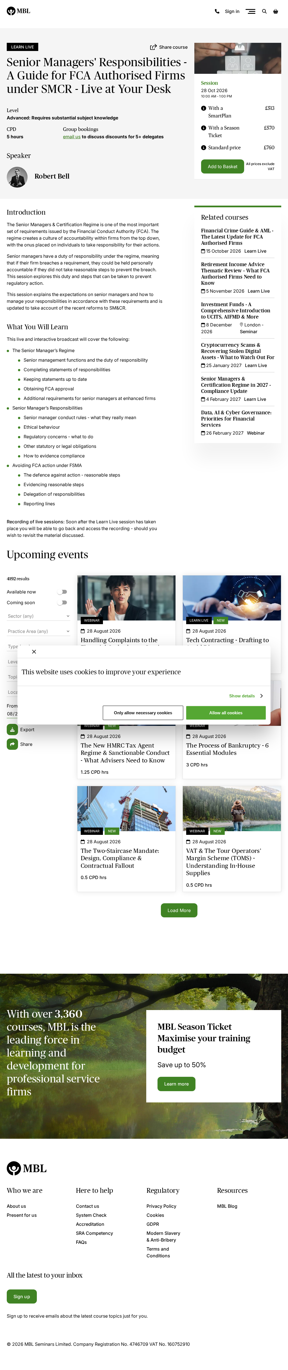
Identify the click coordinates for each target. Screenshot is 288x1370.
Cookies (155, 1215)
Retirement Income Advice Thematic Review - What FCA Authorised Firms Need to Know (235, 274)
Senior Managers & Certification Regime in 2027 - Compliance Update (236, 385)
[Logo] (19, 11)
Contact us (87, 1206)
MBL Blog (227, 1206)
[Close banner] (34, 652)
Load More (179, 910)
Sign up (22, 1296)
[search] (264, 11)
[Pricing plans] (203, 112)
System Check (91, 1215)
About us (16, 1206)
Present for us (22, 1215)
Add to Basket (222, 166)
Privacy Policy (161, 1206)
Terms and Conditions (158, 1252)
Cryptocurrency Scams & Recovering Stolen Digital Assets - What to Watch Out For (237, 351)
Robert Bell (52, 176)
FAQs (81, 1242)
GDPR (153, 1224)
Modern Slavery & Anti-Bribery (163, 1236)
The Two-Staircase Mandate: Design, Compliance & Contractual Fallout (126, 796)
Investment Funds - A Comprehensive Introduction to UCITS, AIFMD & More (236, 311)
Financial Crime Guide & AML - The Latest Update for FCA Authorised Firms (237, 237)
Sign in (232, 11)
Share (26, 744)
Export (27, 729)
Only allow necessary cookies (143, 712)
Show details (242, 695)
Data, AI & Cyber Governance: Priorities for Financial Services (236, 419)
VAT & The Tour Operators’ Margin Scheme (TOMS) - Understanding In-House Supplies (232, 796)
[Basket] (275, 11)
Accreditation (90, 1224)
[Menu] (250, 11)
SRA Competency (94, 1233)
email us (72, 136)
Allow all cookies (225, 712)
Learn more (176, 1084)
